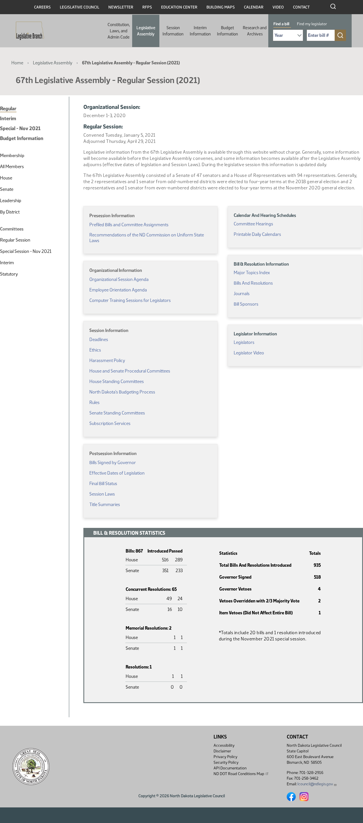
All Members (12, 166)
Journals (242, 293)
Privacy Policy (225, 756)
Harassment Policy (107, 360)
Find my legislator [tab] (312, 24)
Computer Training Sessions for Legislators (130, 300)
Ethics (95, 350)
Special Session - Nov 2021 (25, 251)
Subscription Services (109, 423)
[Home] (28, 31)
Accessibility (224, 745)
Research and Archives (255, 31)
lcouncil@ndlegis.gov (315, 784)
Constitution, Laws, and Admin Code (118, 31)
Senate (6, 189)
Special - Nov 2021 (20, 128)
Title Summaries (104, 504)
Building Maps (220, 7)
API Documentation (230, 768)
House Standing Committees (116, 381)
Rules (94, 402)
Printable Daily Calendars (257, 234)
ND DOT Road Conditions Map (239, 773)
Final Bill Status (103, 483)
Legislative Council (79, 7)
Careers (42, 7)
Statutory (9, 274)
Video (278, 7)
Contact (301, 7)
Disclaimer (222, 751)
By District (10, 212)
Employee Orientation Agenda (118, 290)
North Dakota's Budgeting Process (122, 392)
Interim (8, 118)
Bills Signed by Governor (112, 462)
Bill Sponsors (246, 304)
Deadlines (98, 339)
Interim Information (200, 31)
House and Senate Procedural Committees (129, 371)
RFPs (147, 7)
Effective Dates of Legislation (117, 473)
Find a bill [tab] (281, 24)
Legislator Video (249, 353)
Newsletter (120, 7)
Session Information (172, 31)
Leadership (10, 200)
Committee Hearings (253, 224)
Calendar (253, 7)
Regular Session (15, 240)
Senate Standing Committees (117, 413)
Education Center (179, 7)
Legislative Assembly (145, 31)
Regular (8, 108)
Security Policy (226, 762)
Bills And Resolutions (253, 283)
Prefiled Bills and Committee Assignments (128, 224)
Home (17, 62)
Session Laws (102, 494)
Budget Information (227, 31)
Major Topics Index (252, 272)
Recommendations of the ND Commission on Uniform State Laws (146, 237)
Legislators (244, 342)
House (6, 178)
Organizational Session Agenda (119, 279)
